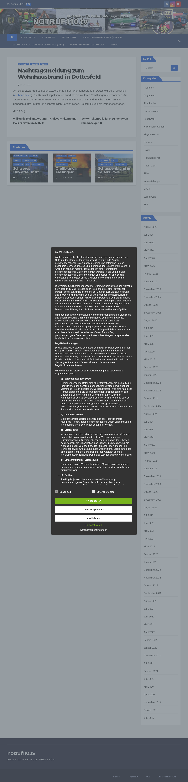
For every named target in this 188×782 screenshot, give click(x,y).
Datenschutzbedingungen (93, 530)
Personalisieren (93, 525)
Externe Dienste (105, 492)
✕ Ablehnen (93, 518)
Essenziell (65, 492)
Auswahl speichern (93, 509)
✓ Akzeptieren (93, 501)
